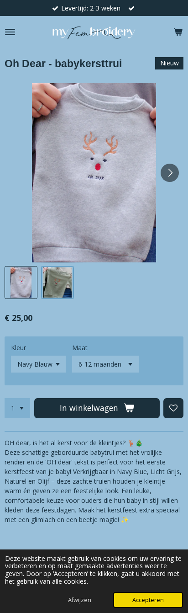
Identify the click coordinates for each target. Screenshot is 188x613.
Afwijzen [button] (79, 600)
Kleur (18, 347)
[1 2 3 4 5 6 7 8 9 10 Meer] (17, 408)
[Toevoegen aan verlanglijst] (173, 408)
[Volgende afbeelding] (170, 173)
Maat (80, 347)
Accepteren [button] (148, 600)
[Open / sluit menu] (10, 32)
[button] (21, 282)
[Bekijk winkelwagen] (178, 32)
